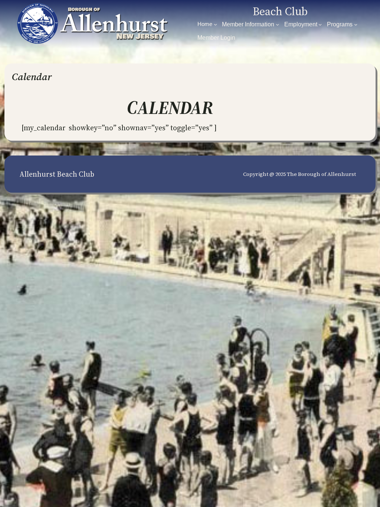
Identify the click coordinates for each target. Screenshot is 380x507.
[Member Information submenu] (277, 24)
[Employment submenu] (320, 24)
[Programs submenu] (355, 24)
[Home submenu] (215, 24)
